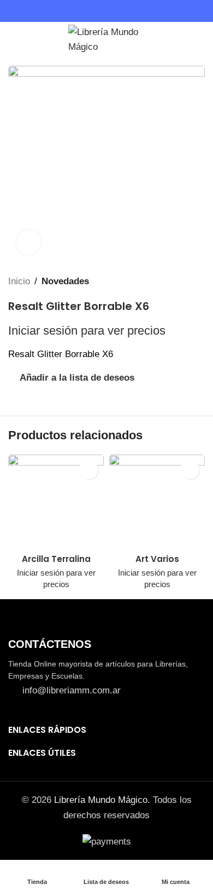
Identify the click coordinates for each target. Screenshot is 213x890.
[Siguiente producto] (199, 281)
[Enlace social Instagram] (112, 11)
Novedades (65, 281)
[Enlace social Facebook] (100, 11)
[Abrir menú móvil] (12, 38)
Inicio (19, 281)
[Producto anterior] (177, 281)
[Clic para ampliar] (28, 242)
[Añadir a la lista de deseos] (88, 469)
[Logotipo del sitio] (106, 37)
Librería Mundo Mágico (100, 800)
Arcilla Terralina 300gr (56, 564)
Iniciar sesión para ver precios (86, 330)
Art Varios (157, 559)
